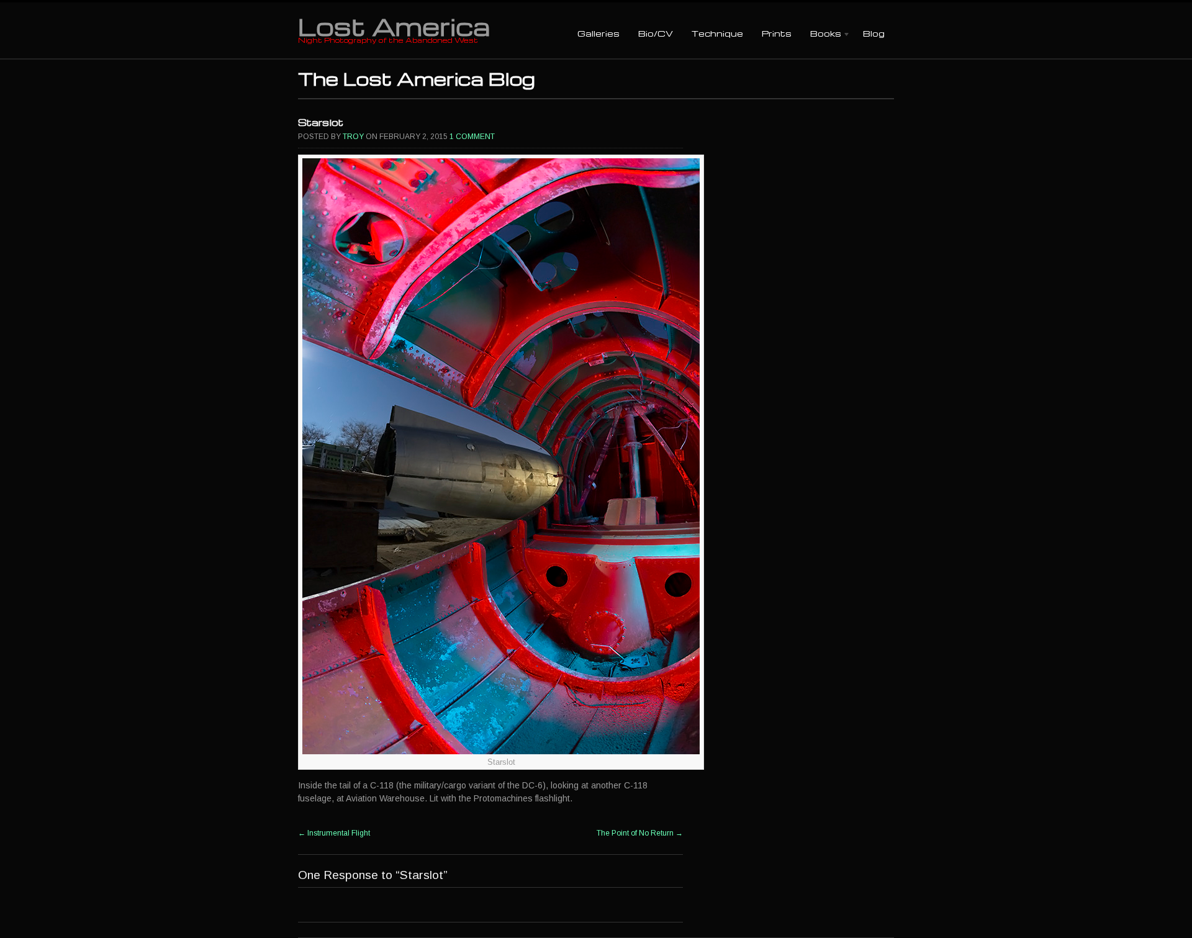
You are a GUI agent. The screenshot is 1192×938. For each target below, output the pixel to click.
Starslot (320, 122)
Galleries (598, 33)
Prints (777, 33)
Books (821, 34)
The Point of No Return (640, 833)
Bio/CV (655, 33)
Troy (353, 136)
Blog (874, 33)
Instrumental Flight (334, 833)
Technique (717, 33)
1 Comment (472, 136)
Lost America (394, 26)
